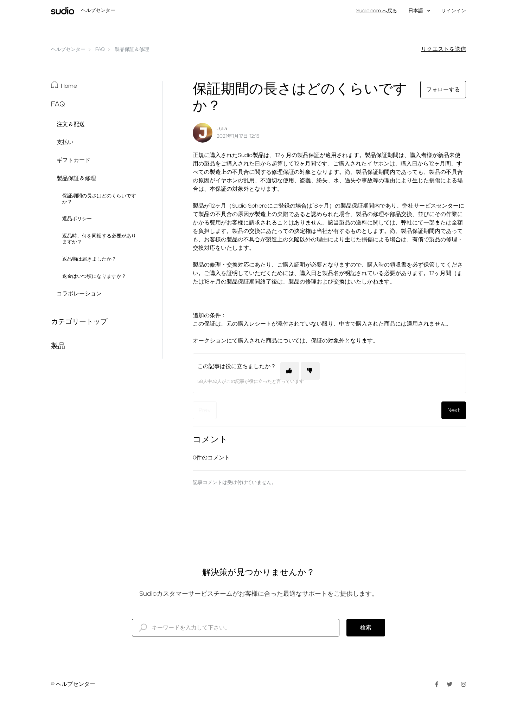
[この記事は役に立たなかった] (310, 371)
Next (453, 410)
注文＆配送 (71, 124)
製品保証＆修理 (132, 49)
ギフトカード (73, 160)
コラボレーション (79, 293)
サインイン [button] (453, 10)
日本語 (416, 10)
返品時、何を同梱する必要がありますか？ (99, 239)
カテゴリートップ (79, 321)
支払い (65, 142)
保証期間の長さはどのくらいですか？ (99, 199)
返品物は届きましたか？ (89, 259)
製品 (58, 345)
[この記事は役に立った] (289, 371)
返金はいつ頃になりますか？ (94, 276)
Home (69, 86)
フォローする (443, 89)
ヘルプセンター (68, 49)
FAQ (100, 49)
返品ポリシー (77, 218)
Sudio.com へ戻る (376, 10)
